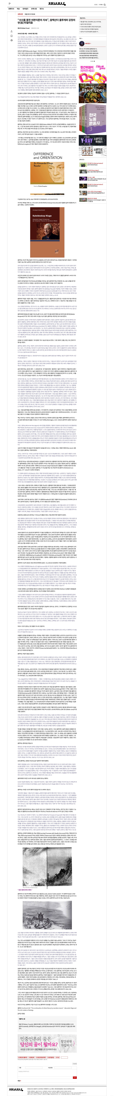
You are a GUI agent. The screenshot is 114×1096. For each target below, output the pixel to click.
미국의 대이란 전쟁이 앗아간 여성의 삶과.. (91, 27)
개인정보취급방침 (59, 1089)
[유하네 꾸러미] (93, 103)
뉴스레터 (52, 1089)
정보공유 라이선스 (76, 1094)
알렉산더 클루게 (23, 1057)
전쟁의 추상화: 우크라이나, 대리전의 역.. (89, 49)
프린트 (11, 40)
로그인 (95, 4)
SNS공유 (11, 31)
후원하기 (36, 1089)
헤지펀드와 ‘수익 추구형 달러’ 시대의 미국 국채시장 (96, 200)
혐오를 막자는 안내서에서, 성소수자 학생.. (91, 22)
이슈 (18, 9)
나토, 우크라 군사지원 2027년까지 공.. (88, 53)
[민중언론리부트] (93, 83)
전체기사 (11, 9)
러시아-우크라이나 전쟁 (91, 43)
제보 (101, 4)
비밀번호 (50, 1067)
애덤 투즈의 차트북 (30, 14)
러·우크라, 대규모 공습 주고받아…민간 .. (89, 58)
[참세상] (16, 1089)
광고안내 (41, 1089)
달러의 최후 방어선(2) (86, 24)
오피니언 (34, 9)
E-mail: (72, 1092)
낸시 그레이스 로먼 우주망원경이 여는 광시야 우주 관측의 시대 (96, 179)
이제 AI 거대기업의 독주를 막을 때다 (89, 29)
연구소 (42, 9)
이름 (20, 1067)
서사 (58, 1057)
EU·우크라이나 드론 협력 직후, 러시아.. (89, 51)
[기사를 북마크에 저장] (11, 36)
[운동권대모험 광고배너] (93, 156)
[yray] (93, 145)
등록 (75, 1077)
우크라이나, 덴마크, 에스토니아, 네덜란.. (89, 55)
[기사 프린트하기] (11, 40)
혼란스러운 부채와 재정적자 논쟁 (95, 171)
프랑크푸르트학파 (41, 1057)
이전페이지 (46, 1089)
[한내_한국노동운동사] (93, 134)
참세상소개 (29, 1089)
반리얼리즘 (51, 1057)
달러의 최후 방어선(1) (95, 185)
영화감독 (32, 1057)
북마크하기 (11, 36)
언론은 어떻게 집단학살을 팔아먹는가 (96, 192)
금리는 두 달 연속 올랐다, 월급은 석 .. (90, 32)
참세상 (57, 4)
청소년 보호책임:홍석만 (69, 1089)
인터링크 (25, 9)
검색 (104, 4)
